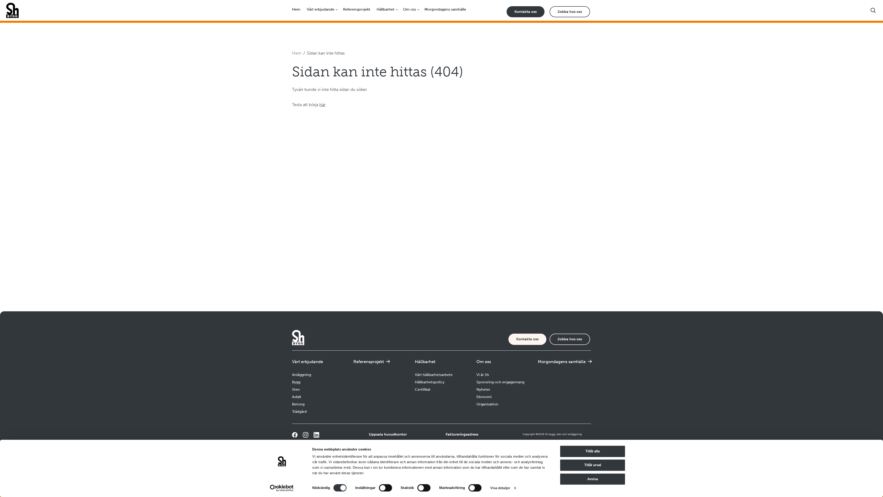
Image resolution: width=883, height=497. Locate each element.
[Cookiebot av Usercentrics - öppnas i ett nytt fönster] (282, 488)
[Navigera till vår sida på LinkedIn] (316, 435)
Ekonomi (484, 397)
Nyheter (483, 389)
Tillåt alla (592, 451)
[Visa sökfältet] (873, 10)
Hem (296, 9)
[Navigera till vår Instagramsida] (305, 435)
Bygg (296, 382)
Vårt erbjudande (320, 9)
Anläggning (301, 375)
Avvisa (592, 479)
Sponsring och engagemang (500, 382)
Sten (296, 389)
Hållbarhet (385, 9)
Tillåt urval (592, 465)
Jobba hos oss (569, 11)
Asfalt (296, 397)
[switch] (385, 487)
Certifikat (422, 389)
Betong (298, 404)
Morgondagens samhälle (445, 9)
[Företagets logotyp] (12, 10)
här (322, 104)
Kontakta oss (525, 11)
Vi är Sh (482, 375)
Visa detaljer (500, 488)
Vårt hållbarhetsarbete (434, 375)
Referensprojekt (356, 9)
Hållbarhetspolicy (429, 382)
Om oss (409, 9)
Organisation (487, 404)
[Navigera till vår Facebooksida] (295, 435)
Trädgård (299, 411)
